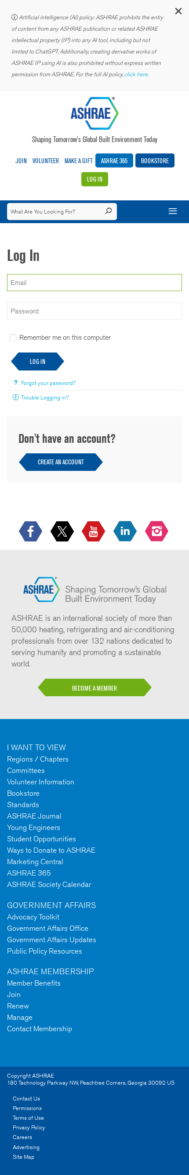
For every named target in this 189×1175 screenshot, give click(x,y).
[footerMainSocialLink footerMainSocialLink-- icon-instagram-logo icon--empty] (157, 532)
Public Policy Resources (44, 951)
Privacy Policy (29, 1127)
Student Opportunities (41, 838)
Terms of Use (28, 1118)
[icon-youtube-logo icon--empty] (94, 532)
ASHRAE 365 (114, 161)
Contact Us (26, 1098)
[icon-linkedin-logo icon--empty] (126, 532)
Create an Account (61, 462)
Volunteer (46, 161)
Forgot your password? (48, 383)
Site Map (23, 1157)
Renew (18, 1005)
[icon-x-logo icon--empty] (63, 532)
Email (13, 269)
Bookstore (155, 161)
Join (21, 161)
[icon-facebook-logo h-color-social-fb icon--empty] (31, 532)
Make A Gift (79, 161)
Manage (20, 1017)
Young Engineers (33, 827)
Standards (23, 804)
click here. (137, 74)
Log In (94, 179)
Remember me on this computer (65, 337)
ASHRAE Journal (34, 816)
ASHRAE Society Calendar (49, 884)
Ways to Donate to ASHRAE (51, 850)
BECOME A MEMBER (94, 688)
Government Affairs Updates (51, 939)
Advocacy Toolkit (33, 916)
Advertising (26, 1147)
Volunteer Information (40, 781)
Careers (22, 1137)
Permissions (27, 1108)
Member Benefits (34, 983)
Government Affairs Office (47, 928)
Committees (26, 770)
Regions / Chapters (38, 759)
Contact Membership (39, 1028)
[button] (178, 13)
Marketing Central (35, 861)
